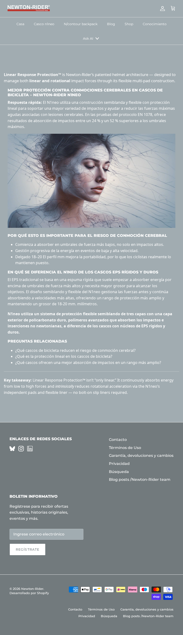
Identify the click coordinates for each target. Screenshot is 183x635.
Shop (129, 24)
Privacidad (119, 463)
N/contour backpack (80, 24)
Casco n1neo (44, 24)
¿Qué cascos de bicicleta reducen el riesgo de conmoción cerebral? (75, 350)
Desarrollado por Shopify (29, 593)
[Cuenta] (161, 8)
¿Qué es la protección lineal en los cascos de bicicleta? (63, 356)
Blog (111, 24)
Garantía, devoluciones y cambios (141, 455)
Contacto (118, 439)
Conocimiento (155, 24)
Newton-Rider (32, 589)
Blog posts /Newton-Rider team (139, 479)
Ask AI (88, 38)
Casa (20, 24)
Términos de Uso (125, 447)
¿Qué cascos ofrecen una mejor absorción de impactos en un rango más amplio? (88, 362)
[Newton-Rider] (28, 8)
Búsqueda (119, 471)
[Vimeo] (12, 448)
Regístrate (27, 549)
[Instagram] (21, 448)
